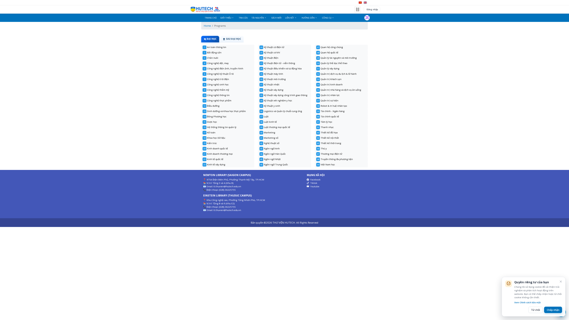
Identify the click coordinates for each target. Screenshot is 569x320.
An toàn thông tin (215, 47)
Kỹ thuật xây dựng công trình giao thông (283, 95)
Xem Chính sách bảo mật (527, 302)
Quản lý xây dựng (328, 68)
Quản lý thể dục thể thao (332, 63)
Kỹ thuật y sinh (270, 105)
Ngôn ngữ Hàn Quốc (273, 153)
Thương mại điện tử (329, 153)
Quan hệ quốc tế (327, 52)
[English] (365, 2)
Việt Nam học (326, 164)
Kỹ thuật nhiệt (269, 84)
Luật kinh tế (268, 121)
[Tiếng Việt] (360, 2)
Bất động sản (213, 52)
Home (207, 25)
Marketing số (269, 137)
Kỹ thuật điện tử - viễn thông (277, 63)
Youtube (314, 186)
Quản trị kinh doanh (330, 84)
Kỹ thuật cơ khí (270, 52)
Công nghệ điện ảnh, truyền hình (223, 68)
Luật (264, 116)
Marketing (267, 132)
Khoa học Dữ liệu (214, 137)
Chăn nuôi (211, 57)
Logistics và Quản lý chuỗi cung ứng (281, 111)
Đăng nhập (372, 9)
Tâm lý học (324, 121)
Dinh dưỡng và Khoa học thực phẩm (224, 111)
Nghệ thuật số (269, 143)
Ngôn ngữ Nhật (270, 159)
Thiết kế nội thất (328, 137)
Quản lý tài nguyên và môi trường (337, 57)
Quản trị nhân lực (328, 95)
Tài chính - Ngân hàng (331, 111)
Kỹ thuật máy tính (271, 73)
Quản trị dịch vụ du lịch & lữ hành (337, 73)
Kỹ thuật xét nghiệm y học (276, 100)
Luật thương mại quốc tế (275, 127)
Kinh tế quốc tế (213, 159)
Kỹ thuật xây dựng (271, 89)
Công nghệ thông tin (216, 95)
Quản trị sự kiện (327, 100)
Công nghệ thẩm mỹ (216, 89)
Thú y (322, 148)
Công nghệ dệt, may (216, 63)
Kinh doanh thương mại (218, 153)
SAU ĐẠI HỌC (233, 38)
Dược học (210, 121)
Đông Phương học (214, 116)
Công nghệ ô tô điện (216, 79)
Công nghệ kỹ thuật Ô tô (219, 73)
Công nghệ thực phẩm (217, 100)
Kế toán (209, 132)
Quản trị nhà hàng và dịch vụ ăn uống (339, 89)
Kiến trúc (210, 143)
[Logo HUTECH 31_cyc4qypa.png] (205, 9)
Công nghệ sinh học (216, 84)
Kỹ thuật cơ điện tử (272, 47)
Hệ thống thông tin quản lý (219, 127)
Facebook (315, 179)
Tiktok (313, 182)
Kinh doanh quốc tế (215, 148)
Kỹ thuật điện (269, 57)
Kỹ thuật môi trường (273, 79)
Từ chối (535, 310)
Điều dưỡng (211, 105)
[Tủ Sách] (358, 9)
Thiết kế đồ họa (327, 132)
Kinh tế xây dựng (214, 164)
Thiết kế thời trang (329, 143)
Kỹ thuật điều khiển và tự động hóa (281, 68)
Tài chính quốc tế (328, 116)
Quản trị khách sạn (329, 79)
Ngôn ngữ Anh (270, 148)
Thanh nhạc (325, 127)
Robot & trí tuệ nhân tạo (332, 105)
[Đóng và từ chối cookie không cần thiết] (560, 281)
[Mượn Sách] (367, 17)
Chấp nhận (553, 310)
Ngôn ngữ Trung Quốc (274, 164)
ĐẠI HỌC (211, 38)
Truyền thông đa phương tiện (335, 159)
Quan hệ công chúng (330, 47)
